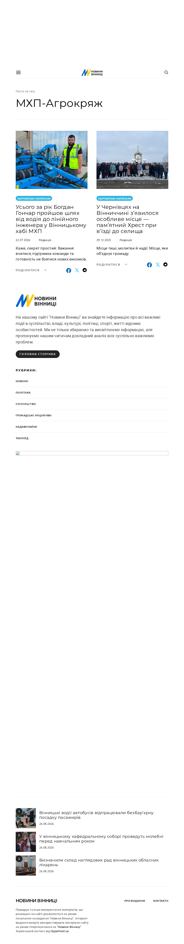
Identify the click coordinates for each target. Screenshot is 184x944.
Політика (23, 392)
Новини (22, 381)
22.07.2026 (23, 240)
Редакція (45, 240)
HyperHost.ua (60, 931)
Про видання (134, 901)
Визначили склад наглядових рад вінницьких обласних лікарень (99, 862)
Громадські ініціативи (34, 415)
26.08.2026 (46, 823)
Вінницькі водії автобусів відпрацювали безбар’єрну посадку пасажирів (96, 815)
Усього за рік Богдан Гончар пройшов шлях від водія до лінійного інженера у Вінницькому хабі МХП (51, 219)
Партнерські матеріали (34, 198)
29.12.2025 (103, 240)
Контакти (160, 901)
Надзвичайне (26, 427)
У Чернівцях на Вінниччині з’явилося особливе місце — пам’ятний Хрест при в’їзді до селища (127, 219)
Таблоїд (22, 438)
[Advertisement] (92, 33)
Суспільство (26, 404)
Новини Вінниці (36, 900)
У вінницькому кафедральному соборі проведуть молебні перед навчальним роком (101, 838)
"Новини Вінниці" (69, 927)
